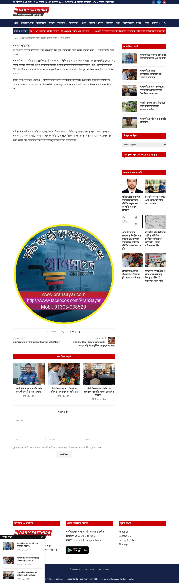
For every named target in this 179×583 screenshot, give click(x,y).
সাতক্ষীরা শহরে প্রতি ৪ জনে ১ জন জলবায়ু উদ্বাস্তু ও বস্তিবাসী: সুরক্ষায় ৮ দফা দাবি (155, 276)
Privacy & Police (127, 540)
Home (16, 38)
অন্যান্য (155, 23)
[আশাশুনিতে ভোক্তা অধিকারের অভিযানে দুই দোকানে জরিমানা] (64, 374)
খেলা (84, 23)
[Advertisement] (118, 11)
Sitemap (123, 544)
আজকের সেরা (27, 23)
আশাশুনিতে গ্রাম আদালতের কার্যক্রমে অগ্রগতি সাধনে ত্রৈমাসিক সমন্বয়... (99, 391)
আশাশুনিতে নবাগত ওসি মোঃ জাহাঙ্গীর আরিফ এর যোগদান (153, 56)
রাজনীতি (61, 23)
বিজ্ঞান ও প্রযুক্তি (96, 23)
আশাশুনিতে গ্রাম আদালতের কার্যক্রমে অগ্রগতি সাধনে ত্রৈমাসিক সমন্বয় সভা (152, 90)
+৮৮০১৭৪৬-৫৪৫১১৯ (85, 536)
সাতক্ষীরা (73, 23)
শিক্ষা (138, 23)
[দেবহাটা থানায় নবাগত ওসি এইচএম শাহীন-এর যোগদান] (155, 186)
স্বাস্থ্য (147, 23)
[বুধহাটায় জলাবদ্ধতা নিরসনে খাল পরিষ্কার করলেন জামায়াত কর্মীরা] (129, 106)
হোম (16, 23)
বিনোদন (109, 23)
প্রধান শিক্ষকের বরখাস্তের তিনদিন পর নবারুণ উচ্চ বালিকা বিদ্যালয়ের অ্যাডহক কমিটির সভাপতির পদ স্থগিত (127, 31)
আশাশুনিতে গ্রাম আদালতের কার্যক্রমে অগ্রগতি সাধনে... (27, 573)
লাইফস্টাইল (128, 23)
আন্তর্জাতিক (41, 23)
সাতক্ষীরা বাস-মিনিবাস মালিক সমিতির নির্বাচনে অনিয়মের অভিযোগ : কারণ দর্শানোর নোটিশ (155, 239)
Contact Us (125, 536)
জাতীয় (52, 23)
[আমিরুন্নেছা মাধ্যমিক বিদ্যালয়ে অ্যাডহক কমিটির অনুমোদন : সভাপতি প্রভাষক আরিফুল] (132, 186)
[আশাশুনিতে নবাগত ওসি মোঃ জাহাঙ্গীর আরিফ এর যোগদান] (29, 374)
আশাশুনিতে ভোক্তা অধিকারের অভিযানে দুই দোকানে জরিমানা (150, 74)
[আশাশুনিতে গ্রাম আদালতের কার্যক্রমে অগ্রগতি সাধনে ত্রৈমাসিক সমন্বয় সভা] (99, 374)
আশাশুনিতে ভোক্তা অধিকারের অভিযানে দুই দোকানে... (28, 559)
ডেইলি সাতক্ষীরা (72, 579)
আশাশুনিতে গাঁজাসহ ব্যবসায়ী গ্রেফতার (153, 120)
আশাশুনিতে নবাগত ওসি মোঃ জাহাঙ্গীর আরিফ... (27, 544)
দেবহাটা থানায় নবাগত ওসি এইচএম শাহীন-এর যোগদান (46, 31)
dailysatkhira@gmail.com (87, 540)
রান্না (118, 23)
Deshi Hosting (128, 579)
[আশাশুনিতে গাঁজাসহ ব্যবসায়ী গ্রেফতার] (129, 122)
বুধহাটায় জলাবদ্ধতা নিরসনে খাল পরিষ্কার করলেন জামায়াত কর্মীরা (152, 106)
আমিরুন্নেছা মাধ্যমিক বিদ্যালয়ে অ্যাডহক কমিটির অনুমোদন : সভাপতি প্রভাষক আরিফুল (131, 203)
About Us (123, 531)
